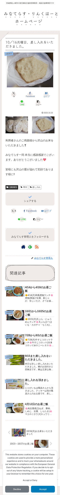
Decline (17, 489)
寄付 (25, 187)
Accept (43, 489)
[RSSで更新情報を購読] (36, 246)
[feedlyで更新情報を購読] (30, 246)
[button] (38, 103)
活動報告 (13, 187)
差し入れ (36, 187)
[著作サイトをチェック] (23, 246)
